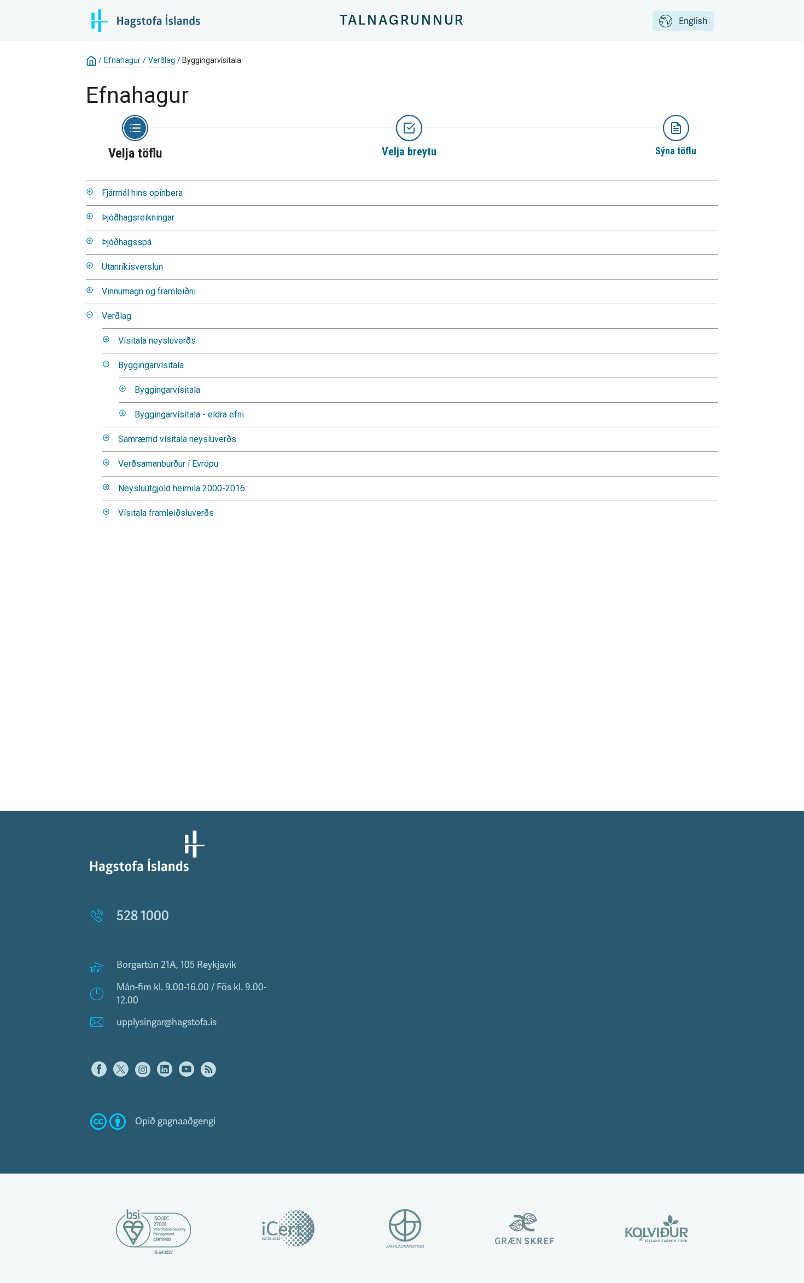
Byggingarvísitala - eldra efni (189, 414)
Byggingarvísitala (151, 365)
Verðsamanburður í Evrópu (168, 463)
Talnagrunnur (402, 20)
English (693, 21)
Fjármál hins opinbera (142, 193)
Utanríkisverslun (132, 267)
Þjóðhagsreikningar (138, 217)
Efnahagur (122, 60)
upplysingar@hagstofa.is (166, 1022)
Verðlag (161, 60)
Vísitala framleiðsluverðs (166, 513)
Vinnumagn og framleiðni (149, 291)
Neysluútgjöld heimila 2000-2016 (181, 488)
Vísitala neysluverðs (157, 340)
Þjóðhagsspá (127, 242)
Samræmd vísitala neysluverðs (177, 439)
